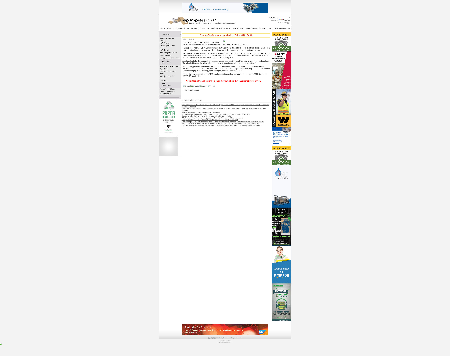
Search (235, 28)
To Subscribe (204, 28)
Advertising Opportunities (169, 53)
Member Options (265, 28)
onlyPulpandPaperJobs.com (170, 66)
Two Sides (163, 80)
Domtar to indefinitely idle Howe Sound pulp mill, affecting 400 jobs (206, 116)
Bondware (228, 340)
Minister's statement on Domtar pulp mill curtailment (201, 112)
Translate (286, 20)
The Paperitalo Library (248, 28)
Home (162, 28)
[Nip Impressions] (202, 24)
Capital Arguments (166, 55)
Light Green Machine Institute (167, 77)
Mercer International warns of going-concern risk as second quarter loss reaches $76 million (216, 114)
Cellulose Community (282, 28)
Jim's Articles (164, 43)
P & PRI (170, 28)
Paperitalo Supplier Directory (186, 28)
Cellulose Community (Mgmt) (167, 72)
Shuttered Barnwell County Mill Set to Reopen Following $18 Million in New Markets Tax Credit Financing (220, 123)
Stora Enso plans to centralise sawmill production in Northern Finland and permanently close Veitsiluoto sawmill (223, 122)
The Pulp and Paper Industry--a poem (167, 92)
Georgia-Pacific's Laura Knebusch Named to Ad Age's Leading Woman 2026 (210, 120)
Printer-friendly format (190, 90)
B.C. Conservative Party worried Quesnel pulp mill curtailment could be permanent (212, 118)
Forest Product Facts (167, 89)
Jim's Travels (164, 50)
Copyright (212, 338)
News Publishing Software (225, 342)
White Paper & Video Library (167, 46)
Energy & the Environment (169, 58)
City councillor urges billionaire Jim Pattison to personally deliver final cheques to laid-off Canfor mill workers (221, 125)
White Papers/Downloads (220, 28)
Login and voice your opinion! (192, 100)
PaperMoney (164, 69)
